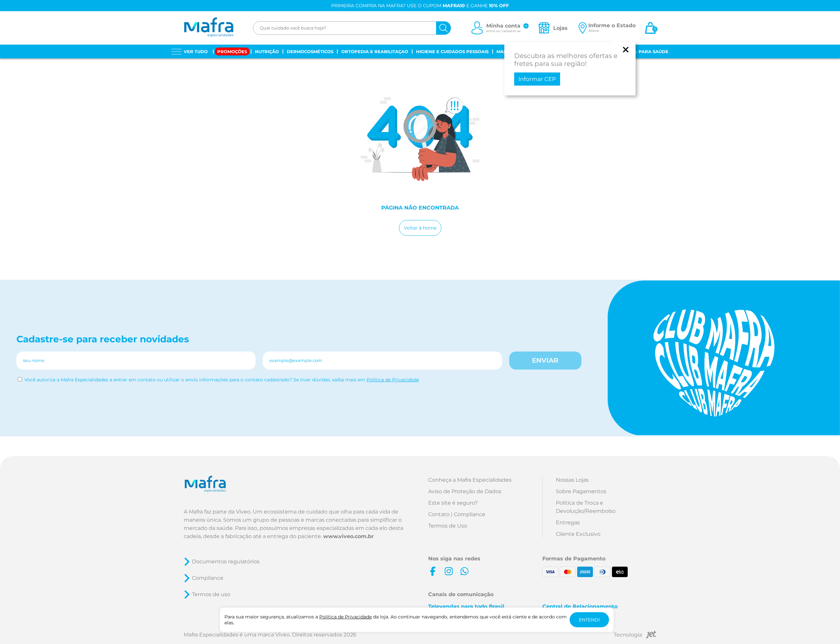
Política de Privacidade (393, 380)
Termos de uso (211, 594)
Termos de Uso (447, 526)
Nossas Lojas (572, 480)
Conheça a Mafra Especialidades (470, 480)
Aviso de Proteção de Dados (464, 491)
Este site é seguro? (453, 503)
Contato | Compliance (456, 514)
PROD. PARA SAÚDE (645, 51)
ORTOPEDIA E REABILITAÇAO (374, 51)
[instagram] (448, 571)
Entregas (568, 522)
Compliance (207, 578)
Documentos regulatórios (226, 561)
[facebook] (432, 571)
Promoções (232, 51)
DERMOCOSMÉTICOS (310, 51)
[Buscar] (443, 28)
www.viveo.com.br (348, 536)
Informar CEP (537, 79)
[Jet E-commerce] (635, 636)
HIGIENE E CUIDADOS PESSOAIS (452, 51)
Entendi (589, 620)
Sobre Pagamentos (581, 491)
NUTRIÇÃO (267, 51)
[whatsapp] (464, 571)
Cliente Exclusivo (578, 534)
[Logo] (208, 27)
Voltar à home (420, 228)
